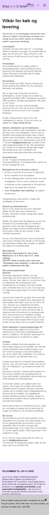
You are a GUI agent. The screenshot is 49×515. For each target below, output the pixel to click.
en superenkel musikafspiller (21, 488)
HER (28, 507)
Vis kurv (31, 4)
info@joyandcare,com (18, 440)
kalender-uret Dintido (26, 486)
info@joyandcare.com (21, 142)
